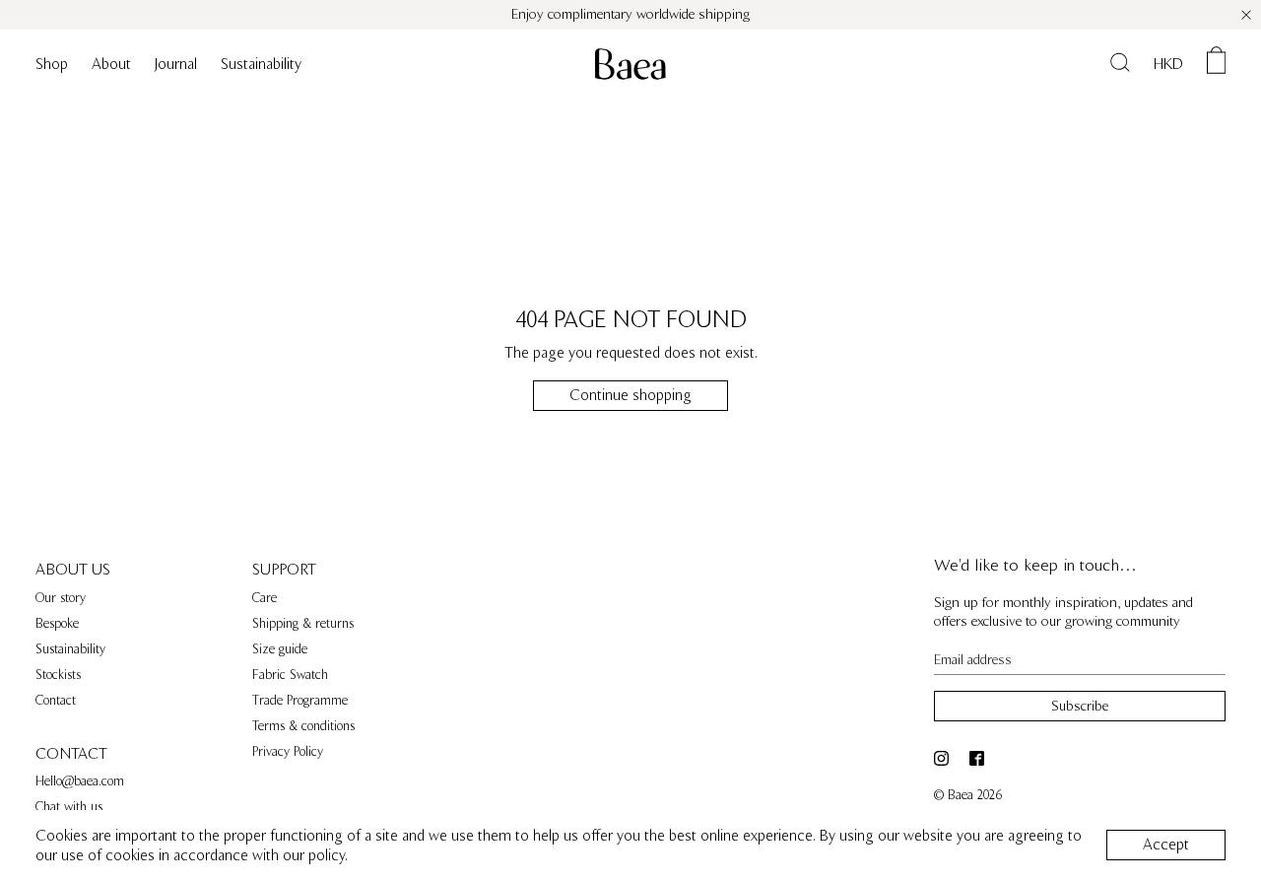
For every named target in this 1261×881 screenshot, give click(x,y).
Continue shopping (630, 395)
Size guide (279, 649)
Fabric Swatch (290, 675)
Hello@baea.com (79, 781)
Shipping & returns (303, 624)
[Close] (1246, 15)
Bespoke (57, 624)
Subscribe (1079, 706)
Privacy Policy (287, 752)
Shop (51, 64)
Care (264, 598)
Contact (55, 701)
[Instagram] (944, 758)
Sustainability (261, 64)
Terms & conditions (303, 726)
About (111, 64)
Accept (1166, 844)
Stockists (58, 675)
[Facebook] (979, 758)
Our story (60, 598)
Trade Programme (300, 701)
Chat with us (68, 807)
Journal (176, 64)
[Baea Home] (630, 64)
